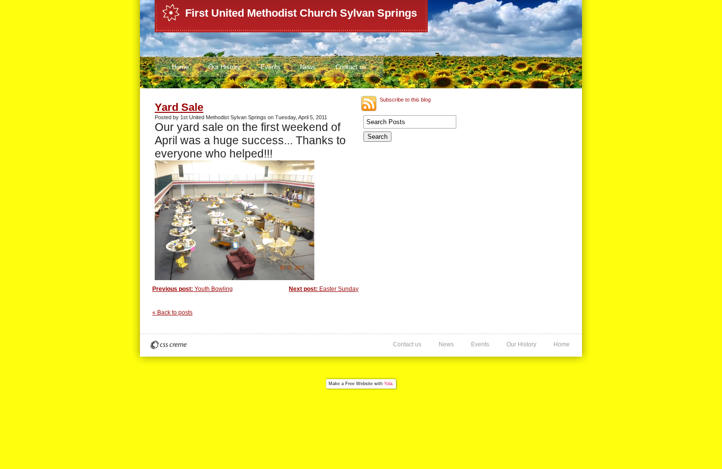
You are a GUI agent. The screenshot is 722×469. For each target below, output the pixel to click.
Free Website (359, 383)
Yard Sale (179, 107)
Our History (224, 67)
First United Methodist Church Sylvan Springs (301, 13)
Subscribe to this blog (405, 100)
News (308, 67)
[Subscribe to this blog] (369, 103)
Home (180, 67)
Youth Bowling (192, 289)
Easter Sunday (324, 289)
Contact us (350, 67)
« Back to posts (172, 312)
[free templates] (168, 345)
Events (270, 67)
